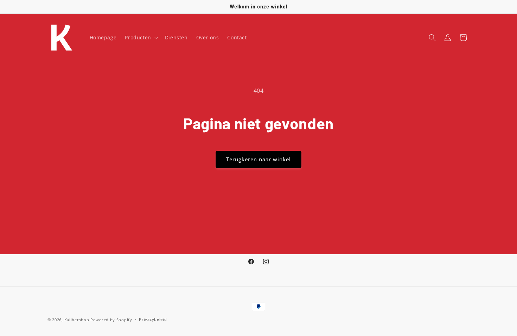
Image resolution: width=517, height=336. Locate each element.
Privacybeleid (153, 319)
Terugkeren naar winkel (258, 159)
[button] (140, 37)
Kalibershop (76, 319)
